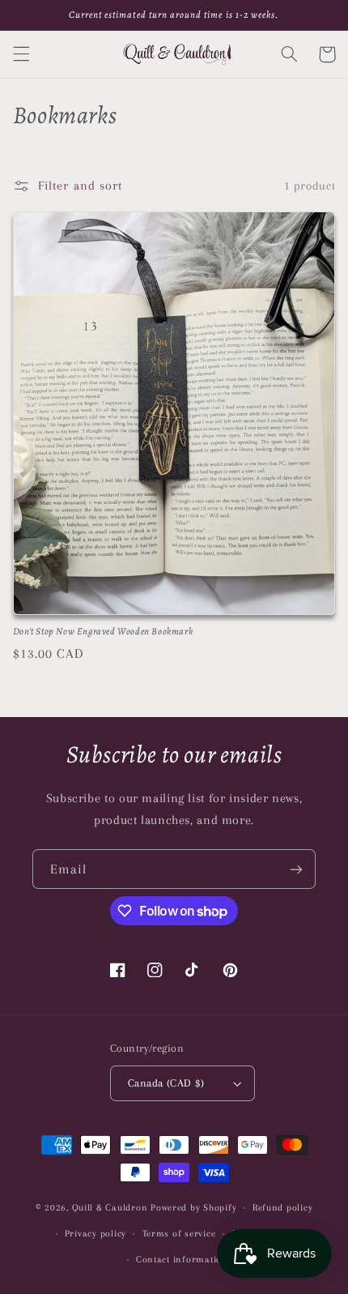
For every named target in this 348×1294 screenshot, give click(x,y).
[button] (21, 54)
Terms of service (179, 1233)
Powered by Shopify (193, 1207)
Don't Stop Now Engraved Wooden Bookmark (103, 632)
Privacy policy (95, 1233)
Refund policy (283, 1207)
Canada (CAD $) (166, 1083)
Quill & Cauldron (110, 1207)
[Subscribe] (296, 869)
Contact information (182, 1259)
